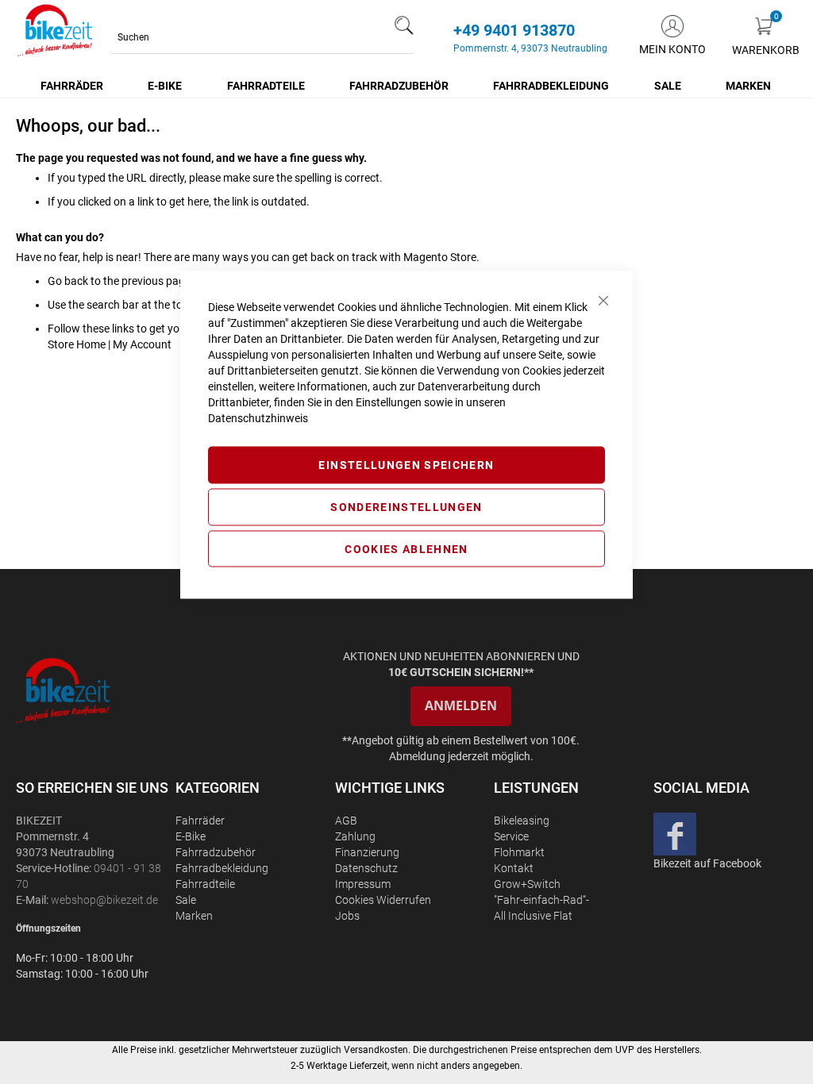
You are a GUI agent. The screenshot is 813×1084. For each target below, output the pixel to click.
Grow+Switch (527, 884)
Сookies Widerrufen (383, 900)
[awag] (94, 690)
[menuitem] (73, 86)
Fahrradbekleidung (221, 868)
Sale (185, 900)
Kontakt (514, 868)
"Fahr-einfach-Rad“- (541, 900)
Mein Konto (672, 49)
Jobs (347, 915)
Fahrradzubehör (215, 852)
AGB (346, 820)
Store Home (77, 344)
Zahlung (355, 836)
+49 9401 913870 (514, 30)
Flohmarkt (519, 852)
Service (511, 836)
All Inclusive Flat (533, 915)
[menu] (406, 86)
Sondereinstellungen (406, 506)
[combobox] (262, 37)
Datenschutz (366, 868)
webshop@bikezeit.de (104, 900)
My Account (142, 344)
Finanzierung (367, 852)
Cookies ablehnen (406, 548)
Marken (194, 915)
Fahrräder (200, 820)
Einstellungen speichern (406, 465)
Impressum (363, 884)
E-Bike (190, 836)
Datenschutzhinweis (258, 418)
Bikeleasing (521, 820)
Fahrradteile (205, 884)
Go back (68, 281)
